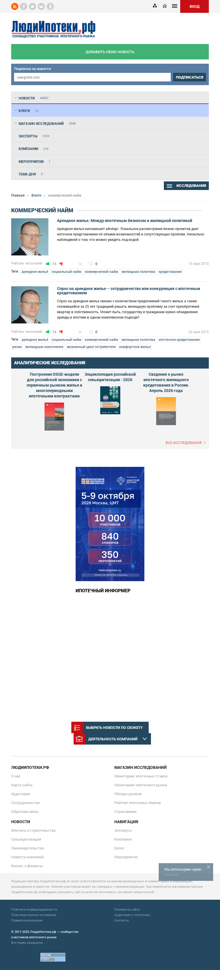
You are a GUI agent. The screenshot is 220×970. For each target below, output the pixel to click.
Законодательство (27, 848)
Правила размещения (26, 920)
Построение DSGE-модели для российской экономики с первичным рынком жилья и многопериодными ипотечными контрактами (54, 385)
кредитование (170, 271)
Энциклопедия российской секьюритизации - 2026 (110, 376)
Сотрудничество (25, 802)
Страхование (125, 811)
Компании (122, 839)
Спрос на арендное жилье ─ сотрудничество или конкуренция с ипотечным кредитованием (128, 290)
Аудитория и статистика (132, 915)
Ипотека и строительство (33, 830)
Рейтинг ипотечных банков (137, 802)
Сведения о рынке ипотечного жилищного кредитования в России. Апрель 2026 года (166, 382)
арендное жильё (34, 271)
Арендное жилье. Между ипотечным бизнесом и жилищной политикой (124, 220)
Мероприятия (126, 856)
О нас (16, 776)
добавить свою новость (110, 51)
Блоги (36, 195)
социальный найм (66, 271)
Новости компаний (27, 856)
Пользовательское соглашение (33, 915)
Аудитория (20, 793)
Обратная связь (25, 811)
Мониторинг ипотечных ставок (141, 776)
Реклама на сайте (127, 909)
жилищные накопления (44, 346)
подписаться (189, 77)
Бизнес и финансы (27, 865)
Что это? (171, 874)
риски (17, 346)
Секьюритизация (26, 839)
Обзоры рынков (128, 793)
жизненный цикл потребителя (91, 346)
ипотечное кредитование (179, 339)
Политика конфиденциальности (34, 909)
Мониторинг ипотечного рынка (140, 784)
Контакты (121, 920)
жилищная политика (138, 271)
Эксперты (123, 830)
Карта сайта (21, 784)
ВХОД (195, 6)
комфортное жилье (135, 346)
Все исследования (184, 442)
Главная (18, 195)
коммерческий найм (101, 271)
